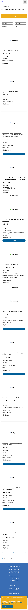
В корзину (14, 153)
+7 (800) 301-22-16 (14, 571)
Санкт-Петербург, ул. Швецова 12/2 (14, 589)
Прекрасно (7, 606)
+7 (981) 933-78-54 (14, 572)
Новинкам (4, 26)
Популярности (19, 23)
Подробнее (14, 552)
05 (11, 558)
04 (9, 558)
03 (6, 558)
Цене (17, 26)
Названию (4, 23)
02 (4, 558)
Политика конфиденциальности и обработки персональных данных (13, 603)
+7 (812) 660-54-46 (14, 569)
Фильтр (14, 16)
